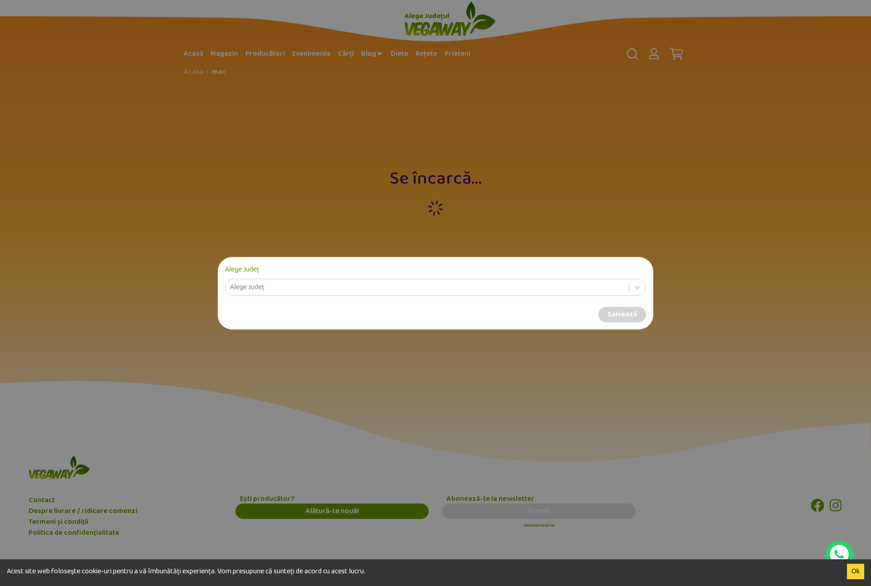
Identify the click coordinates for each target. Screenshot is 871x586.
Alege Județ (242, 269)
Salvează (622, 314)
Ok (855, 571)
